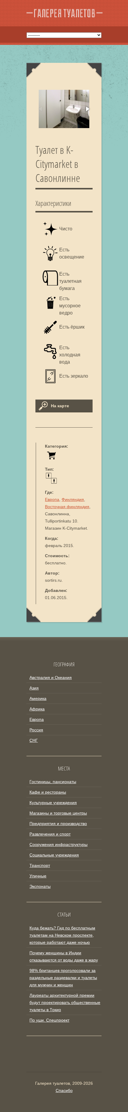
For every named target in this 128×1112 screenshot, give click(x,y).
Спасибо (64, 1090)
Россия (36, 729)
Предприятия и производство (58, 823)
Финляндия (73, 499)
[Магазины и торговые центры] (51, 459)
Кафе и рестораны (47, 792)
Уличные (37, 876)
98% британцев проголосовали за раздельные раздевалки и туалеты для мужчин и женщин (63, 977)
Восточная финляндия (67, 506)
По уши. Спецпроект (49, 1020)
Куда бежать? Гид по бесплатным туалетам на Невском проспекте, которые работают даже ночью (62, 935)
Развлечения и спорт (50, 834)
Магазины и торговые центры (58, 813)
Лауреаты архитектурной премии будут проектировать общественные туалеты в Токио (64, 1002)
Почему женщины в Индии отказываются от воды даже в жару (63, 956)
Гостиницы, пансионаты (52, 781)
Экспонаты (40, 886)
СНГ (33, 740)
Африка (37, 709)
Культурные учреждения (53, 802)
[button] (87, 109)
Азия (34, 688)
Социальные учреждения (54, 855)
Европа (52, 499)
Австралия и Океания (50, 677)
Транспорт (39, 865)
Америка (37, 698)
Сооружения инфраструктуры (58, 844)
